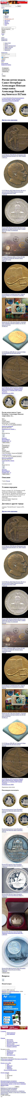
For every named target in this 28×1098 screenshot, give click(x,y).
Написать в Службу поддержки (9, 1088)
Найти (3, 30)
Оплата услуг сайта (6, 1063)
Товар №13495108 (14, 100)
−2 (10, 441)
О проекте (3, 1031)
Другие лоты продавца (9, 120)
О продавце (5, 460)
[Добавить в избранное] (2, 444)
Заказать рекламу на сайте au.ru (10, 1025)
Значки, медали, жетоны (13, 99)
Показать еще (5, 972)
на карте (20, 453)
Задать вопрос (5, 442)
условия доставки (6, 454)
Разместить (4, 39)
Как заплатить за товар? (13, 1045)
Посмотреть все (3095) (8, 393)
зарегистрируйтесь (14, 991)
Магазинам (10, 1053)
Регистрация (4, 63)
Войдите (4, 991)
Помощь (3, 1038)
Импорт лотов (10, 1043)
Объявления (10, 1052)
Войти (3, 60)
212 (9, 439)
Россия (8, 481)
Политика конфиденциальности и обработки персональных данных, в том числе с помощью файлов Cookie (13, 1084)
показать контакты (17, 424)
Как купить (10, 1039)
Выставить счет (11, 1055)
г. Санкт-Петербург (7, 98)
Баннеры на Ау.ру (11, 1050)
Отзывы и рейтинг (12, 1046)
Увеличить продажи (12, 1042)
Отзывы (4, 441)
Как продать (10, 1041)
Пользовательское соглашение (9, 1081)
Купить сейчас (5, 421)
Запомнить (6, 57)
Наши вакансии (11, 1032)
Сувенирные (5, 100)
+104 (7, 441)
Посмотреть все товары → (9, 429)
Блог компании (11, 1034)
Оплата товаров (5, 1072)
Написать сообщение (7, 426)
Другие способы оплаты (10, 1070)
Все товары (11, 460)
